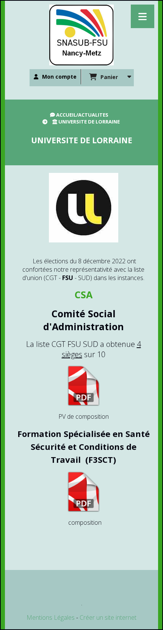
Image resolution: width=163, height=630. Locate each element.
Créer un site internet (108, 617)
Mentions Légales (51, 617)
